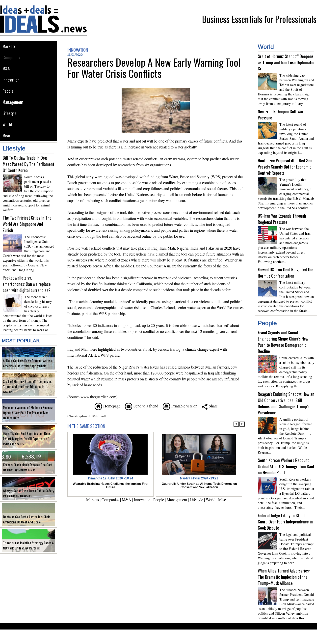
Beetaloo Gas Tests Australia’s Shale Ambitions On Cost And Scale (26, 519)
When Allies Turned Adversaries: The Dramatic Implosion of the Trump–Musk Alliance (284, 577)
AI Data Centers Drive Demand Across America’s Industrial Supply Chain (27, 363)
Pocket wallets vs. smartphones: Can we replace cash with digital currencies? (27, 284)
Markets (9, 46)
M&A (6, 68)
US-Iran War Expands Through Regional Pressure (282, 219)
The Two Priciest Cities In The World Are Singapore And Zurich (27, 224)
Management (13, 102)
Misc (6, 135)
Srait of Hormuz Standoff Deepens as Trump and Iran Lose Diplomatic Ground (27, 386)
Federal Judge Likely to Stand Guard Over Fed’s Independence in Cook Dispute (285, 521)
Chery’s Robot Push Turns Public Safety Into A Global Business (28, 493)
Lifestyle (9, 113)
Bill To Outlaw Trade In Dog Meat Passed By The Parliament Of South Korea (28, 164)
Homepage (111, 405)
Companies (11, 57)
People (7, 91)
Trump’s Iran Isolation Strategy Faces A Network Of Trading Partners (28, 545)
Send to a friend (145, 405)
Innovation (11, 80)
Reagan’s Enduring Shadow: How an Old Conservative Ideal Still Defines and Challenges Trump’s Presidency (286, 403)
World (7, 124)
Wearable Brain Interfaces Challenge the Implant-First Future (110, 485)
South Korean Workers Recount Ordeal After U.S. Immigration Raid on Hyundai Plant (286, 466)
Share (213, 405)
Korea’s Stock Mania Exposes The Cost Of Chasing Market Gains (28, 467)
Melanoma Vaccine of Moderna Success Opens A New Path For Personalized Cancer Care (28, 412)
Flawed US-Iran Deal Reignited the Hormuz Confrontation (285, 272)
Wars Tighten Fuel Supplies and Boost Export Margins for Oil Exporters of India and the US (27, 438)
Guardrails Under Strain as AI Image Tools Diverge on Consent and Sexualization (199, 485)
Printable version (183, 405)
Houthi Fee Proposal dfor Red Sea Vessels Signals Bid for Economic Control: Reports (285, 166)
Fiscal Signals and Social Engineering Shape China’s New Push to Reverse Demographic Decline (283, 341)
